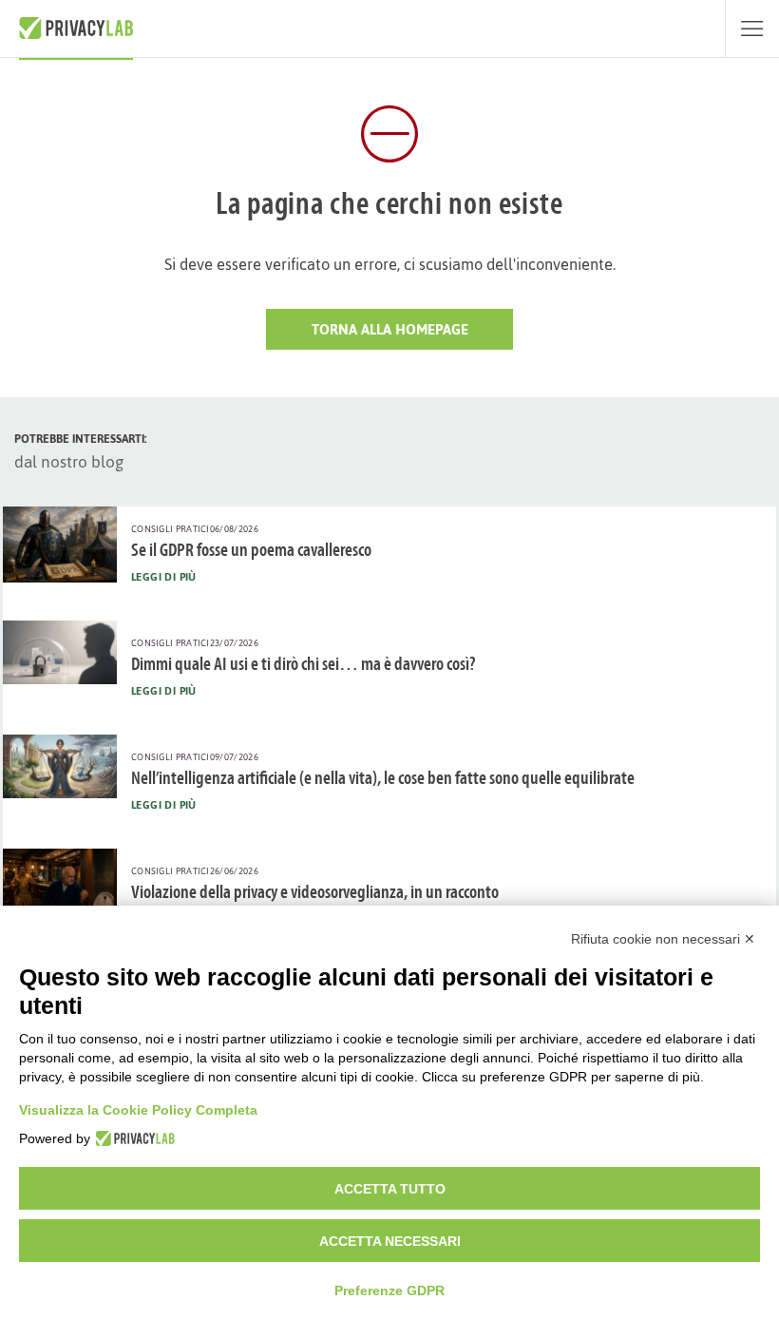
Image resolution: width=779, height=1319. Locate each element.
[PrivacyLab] (132, 1138)
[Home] (76, 28)
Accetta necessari (390, 1241)
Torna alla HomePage (390, 329)
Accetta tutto (390, 1188)
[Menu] (752, 28)
